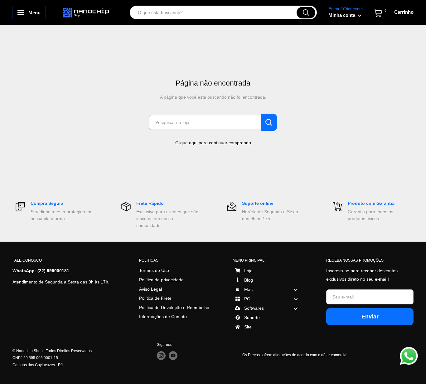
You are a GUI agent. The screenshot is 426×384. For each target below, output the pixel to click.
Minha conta (342, 15)
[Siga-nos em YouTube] (173, 355)
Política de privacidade (161, 279)
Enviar (370, 316)
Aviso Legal (150, 289)
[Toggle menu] (296, 289)
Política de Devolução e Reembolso (174, 307)
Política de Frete (155, 298)
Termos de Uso (154, 270)
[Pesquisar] (306, 12)
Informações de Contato (163, 316)
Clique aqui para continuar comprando (213, 142)
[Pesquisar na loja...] (269, 122)
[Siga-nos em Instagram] (161, 355)
